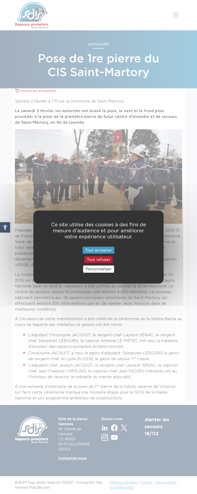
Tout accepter (98, 250)
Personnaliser (99, 269)
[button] (5, 227)
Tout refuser (98, 259)
